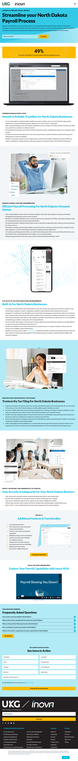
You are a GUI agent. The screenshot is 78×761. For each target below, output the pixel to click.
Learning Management (10, 742)
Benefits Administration (10, 739)
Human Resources (9, 732)
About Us (53, 732)
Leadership (54, 734)
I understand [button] (65, 757)
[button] (39, 617)
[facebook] (3, 723)
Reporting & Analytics (33, 734)
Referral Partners (69, 737)
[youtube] (11, 723)
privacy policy (27, 754)
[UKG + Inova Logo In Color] (13, 3)
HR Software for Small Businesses (13, 747)
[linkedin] (13, 723)
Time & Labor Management (34, 732)
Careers (53, 739)
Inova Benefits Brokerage (34, 742)
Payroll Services (8, 744)
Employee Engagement (10, 737)
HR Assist (29, 739)
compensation (32, 331)
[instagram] (8, 723)
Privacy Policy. (29, 682)
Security (53, 737)
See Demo (43, 36)
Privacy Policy (55, 742)
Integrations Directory (33, 737)
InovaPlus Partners (32, 744)
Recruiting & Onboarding (11, 734)
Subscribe (39, 719)
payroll (20, 26)
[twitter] (5, 723)
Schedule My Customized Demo (39, 688)
